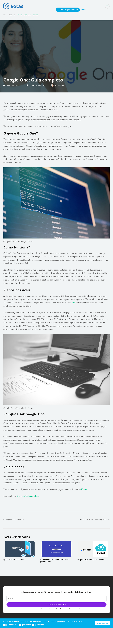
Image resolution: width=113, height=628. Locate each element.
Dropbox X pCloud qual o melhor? (91, 559)
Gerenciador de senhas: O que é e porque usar (54, 560)
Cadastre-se (68, 10)
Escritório (18, 85)
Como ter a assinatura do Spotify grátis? (92, 519)
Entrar (83, 10)
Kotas (84, 489)
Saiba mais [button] (78, 621)
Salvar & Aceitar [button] (102, 623)
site (73, 302)
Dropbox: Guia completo (27, 495)
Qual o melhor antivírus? (13, 559)
